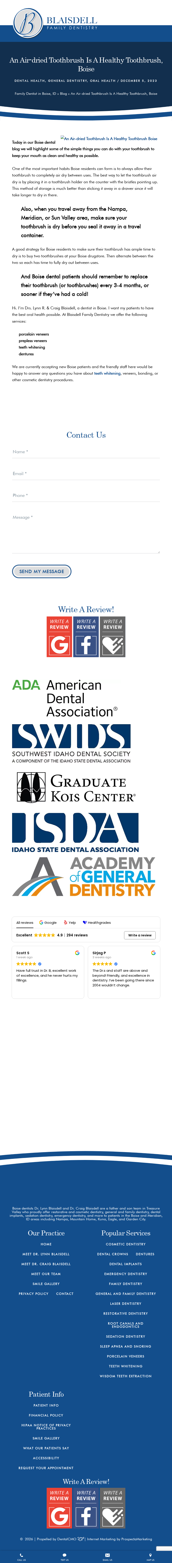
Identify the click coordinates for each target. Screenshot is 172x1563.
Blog (63, 93)
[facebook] (110, 1178)
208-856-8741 (131, 1141)
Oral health (103, 80)
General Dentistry (67, 80)
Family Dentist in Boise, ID (35, 93)
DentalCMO (67, 1539)
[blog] (142, 1178)
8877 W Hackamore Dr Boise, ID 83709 (130, 1159)
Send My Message (41, 571)
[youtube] (126, 1178)
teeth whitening (107, 373)
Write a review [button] (140, 935)
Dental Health (30, 80)
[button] (48, 922)
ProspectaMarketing (136, 1539)
